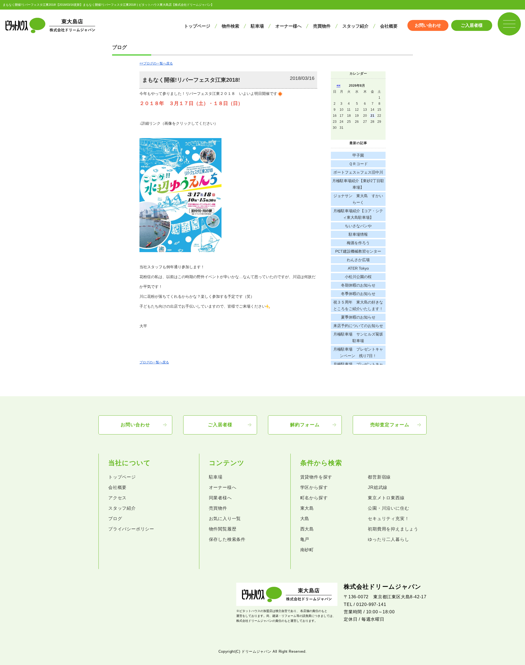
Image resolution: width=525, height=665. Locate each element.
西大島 (307, 529)
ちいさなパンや (358, 226)
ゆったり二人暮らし (388, 539)
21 (372, 116)
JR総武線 (377, 487)
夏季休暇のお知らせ (358, 317)
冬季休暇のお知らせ (358, 293)
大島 (305, 518)
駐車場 (257, 26)
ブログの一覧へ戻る (154, 362)
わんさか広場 (358, 260)
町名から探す (314, 497)
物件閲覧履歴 (223, 529)
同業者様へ (220, 497)
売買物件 (322, 26)
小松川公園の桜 (358, 277)
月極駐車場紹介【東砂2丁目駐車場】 (358, 184)
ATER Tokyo (358, 268)
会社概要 (389, 26)
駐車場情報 (358, 234)
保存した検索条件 (227, 539)
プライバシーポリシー (131, 529)
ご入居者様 (472, 25)
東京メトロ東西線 (386, 497)
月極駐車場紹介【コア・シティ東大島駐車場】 (358, 214)
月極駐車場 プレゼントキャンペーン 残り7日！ (358, 352)
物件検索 (230, 26)
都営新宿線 (379, 477)
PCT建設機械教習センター (358, 251)
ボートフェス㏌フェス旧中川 (358, 172)
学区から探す (314, 487)
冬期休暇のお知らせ (358, 285)
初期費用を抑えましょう (393, 529)
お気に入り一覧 (225, 518)
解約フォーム (304, 424)
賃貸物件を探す (316, 477)
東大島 (307, 508)
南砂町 (307, 549)
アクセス (117, 497)
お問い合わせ (428, 25)
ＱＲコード (358, 164)
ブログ (115, 518)
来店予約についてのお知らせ (358, 325)
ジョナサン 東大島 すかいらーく (358, 199)
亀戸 (305, 539)
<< (338, 86)
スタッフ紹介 (355, 26)
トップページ (197, 26)
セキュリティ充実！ (388, 518)
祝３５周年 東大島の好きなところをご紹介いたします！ (358, 305)
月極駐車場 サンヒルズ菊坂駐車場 (358, 337)
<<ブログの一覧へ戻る (156, 63)
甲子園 (358, 155)
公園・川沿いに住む (388, 508)
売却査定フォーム (389, 424)
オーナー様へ (288, 26)
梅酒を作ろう (358, 243)
